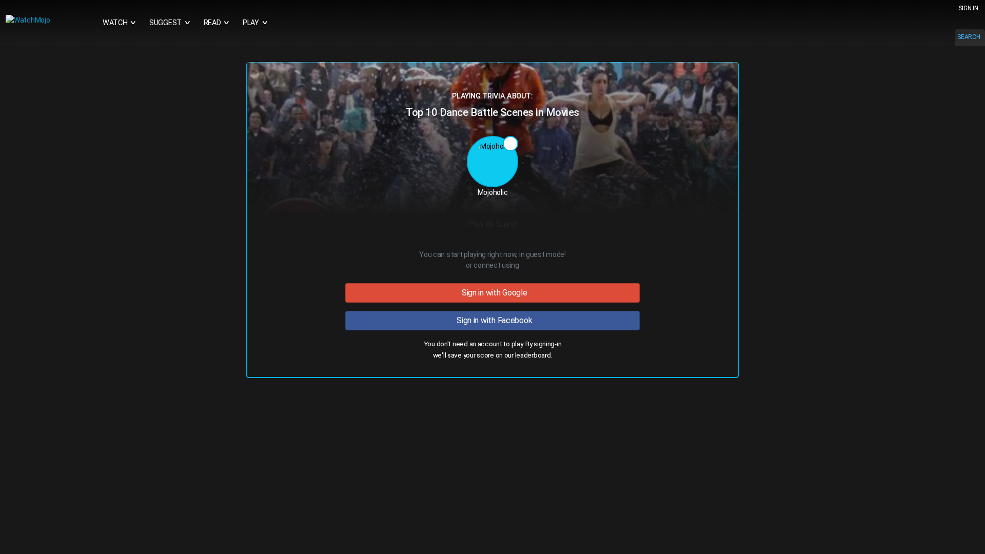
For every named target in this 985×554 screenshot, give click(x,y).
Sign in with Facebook (493, 320)
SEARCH (968, 37)
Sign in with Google (492, 293)
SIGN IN (968, 8)
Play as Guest (493, 224)
